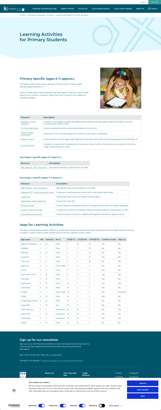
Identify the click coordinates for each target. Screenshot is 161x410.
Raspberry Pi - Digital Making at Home (37, 192)
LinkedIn (119, 377)
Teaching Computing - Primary (40, 15)
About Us (140, 9)
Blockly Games (27, 206)
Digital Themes (67, 9)
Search (154, 9)
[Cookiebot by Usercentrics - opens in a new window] (14, 405)
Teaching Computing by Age (44, 9)
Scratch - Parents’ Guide (31, 210)
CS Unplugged (27, 145)
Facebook (133, 377)
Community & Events (101, 9)
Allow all (142, 383)
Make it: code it (27, 139)
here (50, 355)
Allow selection (143, 390)
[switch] (63, 405)
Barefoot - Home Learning (28, 123)
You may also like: (70, 374)
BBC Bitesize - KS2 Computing (34, 188)
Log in (143, 2)
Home (22, 15)
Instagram (134, 373)
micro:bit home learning (31, 214)
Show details (114, 406)
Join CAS (154, 2)
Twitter (118, 373)
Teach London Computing (27, 134)
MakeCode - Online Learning (33, 201)
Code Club (25, 197)
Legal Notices (86, 374)
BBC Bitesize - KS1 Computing (34, 168)
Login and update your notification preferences (62, 361)
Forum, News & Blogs (123, 9)
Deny (143, 396)
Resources (82, 9)
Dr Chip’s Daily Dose (29, 128)
